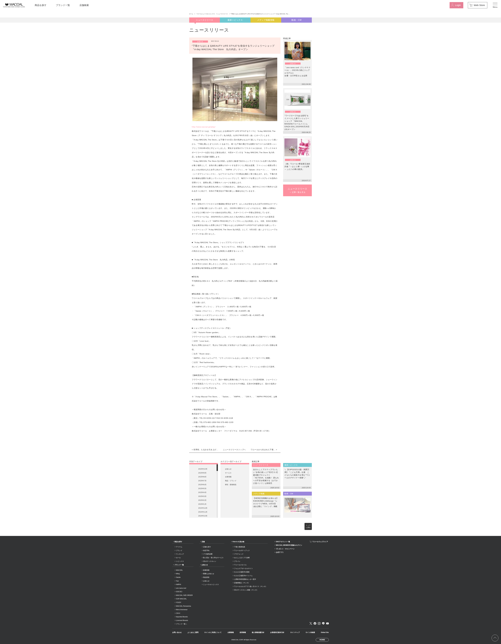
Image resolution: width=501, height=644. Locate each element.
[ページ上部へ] (495, 638)
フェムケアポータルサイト (243, 568)
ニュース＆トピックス (211, 584)
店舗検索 (84, 5)
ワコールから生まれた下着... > (264, 450)
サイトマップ (295, 632)
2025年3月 (202, 496)
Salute (178, 577)
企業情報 (228, 477)
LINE (323, 623)
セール (178, 558)
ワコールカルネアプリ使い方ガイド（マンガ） (250, 586)
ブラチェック (238, 554)
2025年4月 (202, 492)
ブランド (179, 550)
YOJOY (178, 602)
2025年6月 (202, 485)
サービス (228, 473)
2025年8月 (202, 477)
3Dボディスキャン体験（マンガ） (246, 590)
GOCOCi (179, 592)
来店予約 (206, 550)
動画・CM (296, 20)
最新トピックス (235, 20)
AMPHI (178, 584)
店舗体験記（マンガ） (242, 583)
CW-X (178, 613)
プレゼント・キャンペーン (285, 549)
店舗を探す (207, 547)
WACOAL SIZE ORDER (184, 595)
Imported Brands (182, 617)
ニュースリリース (222, 14)
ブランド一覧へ (181, 624)
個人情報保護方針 (258, 632)
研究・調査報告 (230, 485)
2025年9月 (202, 473)
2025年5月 (202, 488)
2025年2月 (202, 500)
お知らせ (228, 469)
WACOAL (179, 570)
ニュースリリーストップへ (234, 450)
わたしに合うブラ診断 (242, 558)
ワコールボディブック (242, 550)
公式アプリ (280, 552)
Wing (178, 574)
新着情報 (206, 570)
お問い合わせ (177, 632)
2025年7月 (202, 481)
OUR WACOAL (181, 599)
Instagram (319, 623)
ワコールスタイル (240, 565)
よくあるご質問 (192, 632)
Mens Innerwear (181, 610)
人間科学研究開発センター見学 (245, 579)
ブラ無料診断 (208, 554)
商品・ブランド (230, 481)
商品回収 (206, 577)
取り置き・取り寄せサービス (213, 558)
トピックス (180, 561)
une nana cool (181, 588)
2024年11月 (202, 512)
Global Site (325, 632)
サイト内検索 (310, 632)
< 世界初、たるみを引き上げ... (205, 450)
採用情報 (243, 632)
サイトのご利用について (213, 632)
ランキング (180, 554)
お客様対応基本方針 (277, 632)
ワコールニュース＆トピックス (205, 14)
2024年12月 (202, 508)
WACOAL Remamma (183, 606)
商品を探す (40, 5)
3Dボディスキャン (209, 561)
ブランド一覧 (63, 5)
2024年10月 (202, 516)
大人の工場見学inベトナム (243, 576)
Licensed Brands (182, 620)
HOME (322, 640)
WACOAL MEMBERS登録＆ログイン (289, 545)
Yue (177, 581)
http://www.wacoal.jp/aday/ (204, 127)
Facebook (315, 623)
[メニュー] (495, 5)
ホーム (191, 14)
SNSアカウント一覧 (283, 542)
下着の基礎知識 (239, 547)
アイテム (179, 547)
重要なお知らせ (208, 574)
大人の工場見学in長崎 (241, 572)
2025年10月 (202, 469)
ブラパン (237, 561)
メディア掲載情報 (266, 20)
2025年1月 (202, 504)
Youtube (327, 623)
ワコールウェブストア (320, 542)
